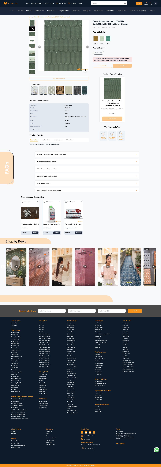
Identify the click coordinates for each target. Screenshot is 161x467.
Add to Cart (122, 66)
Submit (135, 311)
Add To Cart (112, 119)
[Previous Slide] (39, 46)
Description (34, 140)
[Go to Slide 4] (32, 41)
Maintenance (58, 140)
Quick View (35, 232)
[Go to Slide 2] (32, 28)
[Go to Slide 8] (32, 66)
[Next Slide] (87, 46)
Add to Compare (27, 201)
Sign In (139, 3)
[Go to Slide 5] (32, 47)
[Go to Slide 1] (32, 23)
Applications (46, 140)
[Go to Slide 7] (32, 60)
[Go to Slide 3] (32, 34)
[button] (63, 47)
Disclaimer (69, 140)
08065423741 (62, 3)
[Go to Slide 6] (32, 53)
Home (30, 17)
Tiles (35, 17)
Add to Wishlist (102, 66)
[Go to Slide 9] (32, 73)
